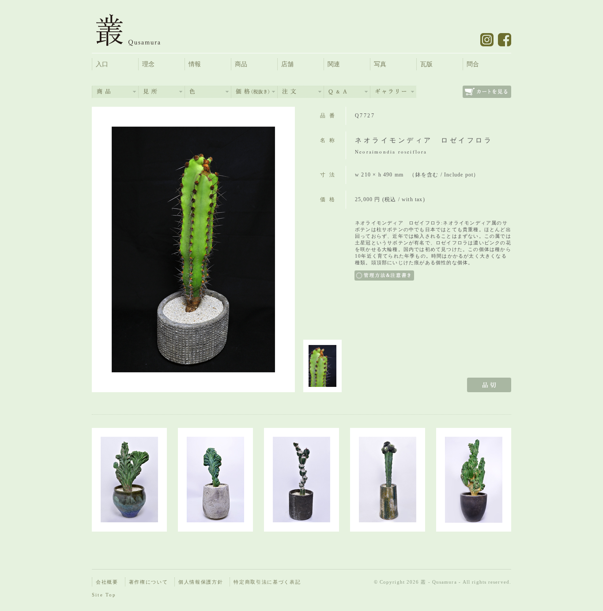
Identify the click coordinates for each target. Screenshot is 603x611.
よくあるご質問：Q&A (347, 92)
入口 (102, 64)
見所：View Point (162, 92)
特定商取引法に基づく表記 (267, 582)
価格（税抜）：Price (254, 92)
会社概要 (107, 582)
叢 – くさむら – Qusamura (134, 29)
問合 (473, 64)
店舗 (287, 64)
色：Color (208, 92)
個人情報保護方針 (200, 582)
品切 (489, 385)
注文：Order (301, 92)
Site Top (104, 594)
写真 (380, 64)
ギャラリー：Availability (393, 92)
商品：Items (115, 92)
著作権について (148, 582)
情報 (194, 64)
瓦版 (426, 64)
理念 (148, 64)
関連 (334, 64)
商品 (241, 64)
